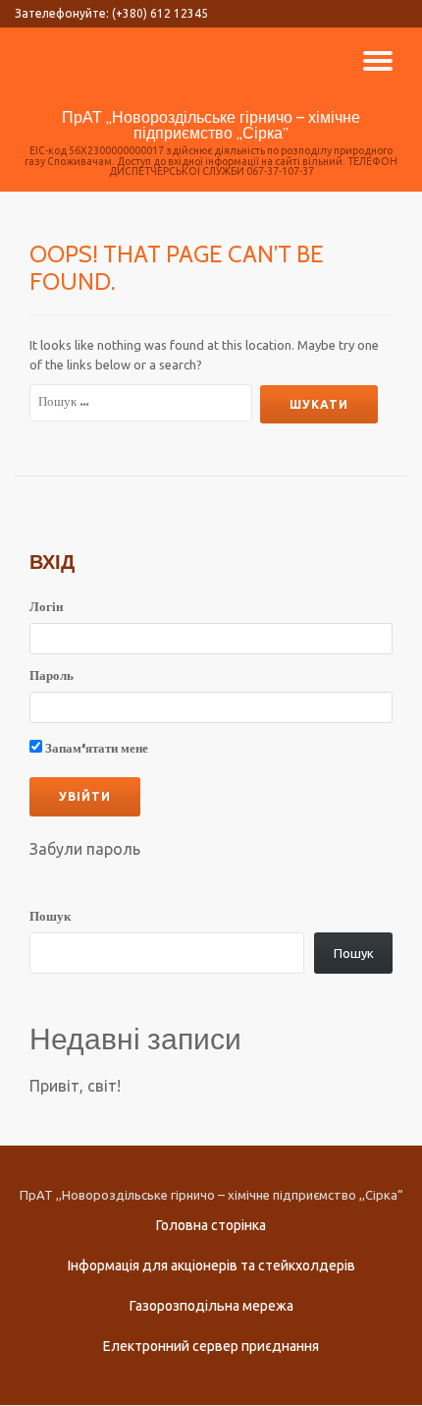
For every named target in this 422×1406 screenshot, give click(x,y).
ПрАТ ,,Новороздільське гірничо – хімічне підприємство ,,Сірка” (211, 125)
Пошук (50, 918)
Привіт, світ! (75, 1086)
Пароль (51, 677)
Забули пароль (84, 849)
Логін (46, 608)
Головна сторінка (211, 1225)
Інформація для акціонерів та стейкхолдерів (211, 1265)
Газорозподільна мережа (211, 1306)
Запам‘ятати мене (95, 749)
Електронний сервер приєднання (211, 1346)
